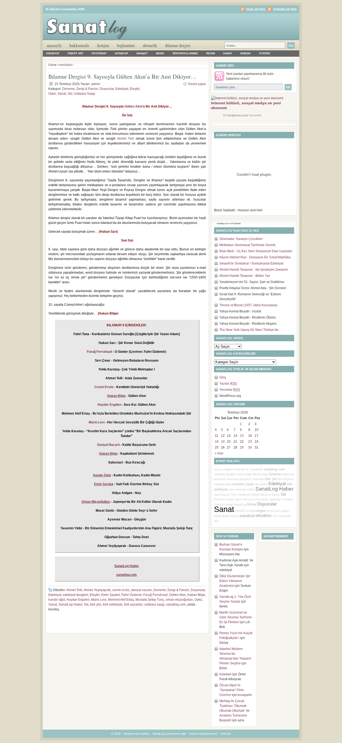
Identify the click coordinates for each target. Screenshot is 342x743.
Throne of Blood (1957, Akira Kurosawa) (248, 305)
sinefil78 (240, 510)
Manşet (142, 53)
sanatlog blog (222, 484)
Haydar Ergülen (109, 405)
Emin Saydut (110, 595)
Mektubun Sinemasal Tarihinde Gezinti (247, 245)
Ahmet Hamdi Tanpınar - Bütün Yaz (244, 276)
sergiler (260, 511)
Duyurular (107, 89)
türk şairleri (282, 510)
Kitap (265, 474)
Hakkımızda (79, 45)
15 (242, 436)
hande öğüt (56, 600)
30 (250, 447)
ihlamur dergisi (177, 45)
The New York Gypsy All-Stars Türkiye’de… (250, 330)
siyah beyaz (222, 494)
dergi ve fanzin (270, 494)
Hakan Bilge (196, 595)
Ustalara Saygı (84, 93)
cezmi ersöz (121, 590)
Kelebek (225, 674)
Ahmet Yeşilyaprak (97, 590)
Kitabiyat (121, 53)
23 (250, 441)
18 (217, 441)
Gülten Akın (133, 106)
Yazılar (228, 383)
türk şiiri (95, 604)
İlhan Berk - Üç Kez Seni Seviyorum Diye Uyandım (255, 251)
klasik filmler (222, 516)
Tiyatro (264, 53)
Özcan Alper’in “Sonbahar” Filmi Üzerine (231, 690)
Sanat (227, 53)
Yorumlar (229, 390)
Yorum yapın (197, 84)
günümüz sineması (251, 479)
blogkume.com (237, 115)
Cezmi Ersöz (104, 387)
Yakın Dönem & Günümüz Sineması (258, 499)
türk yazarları (133, 604)
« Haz (219, 453)
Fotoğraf (99, 53)
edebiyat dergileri (75, 595)
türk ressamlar (282, 516)
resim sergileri (223, 469)
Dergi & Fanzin (87, 89)
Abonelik (150, 45)
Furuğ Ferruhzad (99, 352)
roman (230, 499)
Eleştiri (135, 89)
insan (270, 510)
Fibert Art (75, 53)
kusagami (245, 695)
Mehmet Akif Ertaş (121, 600)
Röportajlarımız (185, 53)
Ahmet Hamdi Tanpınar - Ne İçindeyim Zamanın (253, 269)
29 (242, 447)
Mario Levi (96, 422)
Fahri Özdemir (131, 595)
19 (223, 441)
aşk (216, 520)
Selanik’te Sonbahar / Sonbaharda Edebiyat (251, 263)
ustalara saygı (154, 604)
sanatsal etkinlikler (256, 516)
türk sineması (238, 489)
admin (95, 84)
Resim (210, 53)
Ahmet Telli (125, 138)
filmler (251, 504)
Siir (70, 93)
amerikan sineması (226, 479)
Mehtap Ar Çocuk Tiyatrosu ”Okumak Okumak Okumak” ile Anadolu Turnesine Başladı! (234, 710)
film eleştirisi (285, 479)
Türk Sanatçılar (241, 494)
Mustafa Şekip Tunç (149, 600)
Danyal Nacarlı (108, 445)
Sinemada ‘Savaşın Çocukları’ (241, 239)
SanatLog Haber (126, 566)
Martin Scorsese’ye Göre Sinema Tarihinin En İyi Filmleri (235, 617)
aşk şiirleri (261, 484)
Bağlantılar (126, 45)
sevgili (250, 510)
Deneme (68, 89)
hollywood (287, 474)
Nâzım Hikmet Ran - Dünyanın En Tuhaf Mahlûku (255, 257)
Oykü (52, 93)
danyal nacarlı (141, 590)
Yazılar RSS (255, 9)
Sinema (245, 53)
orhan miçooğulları (179, 600)
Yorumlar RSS (285, 9)
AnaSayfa (54, 45)
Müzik (160, 53)
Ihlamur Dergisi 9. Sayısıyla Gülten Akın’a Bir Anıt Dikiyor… (122, 76)
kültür (251, 489)
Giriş (222, 377)
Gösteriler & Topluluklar (248, 469)
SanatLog (240, 504)
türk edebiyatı (112, 604)
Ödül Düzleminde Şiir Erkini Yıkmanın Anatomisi (234, 581)
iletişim (103, 45)
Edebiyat (52, 53)
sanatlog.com (176, 604)
